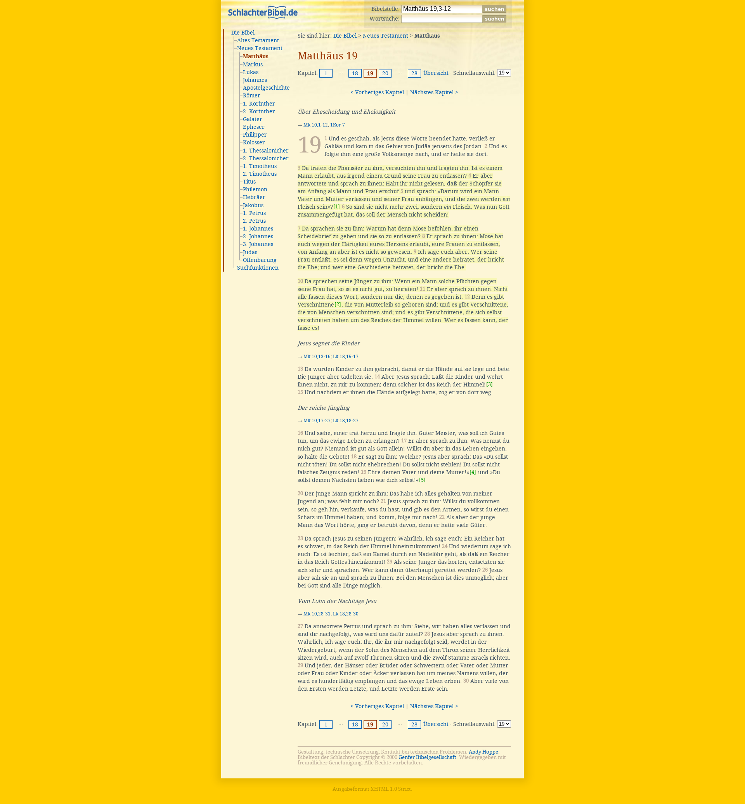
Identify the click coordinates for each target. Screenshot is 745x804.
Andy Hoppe (483, 752)
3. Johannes (258, 244)
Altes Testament (258, 40)
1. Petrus (254, 213)
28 (414, 73)
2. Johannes (258, 236)
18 (355, 73)
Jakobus (253, 205)
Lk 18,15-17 (346, 356)
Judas (250, 252)
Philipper (255, 135)
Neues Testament (259, 48)
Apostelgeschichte (266, 88)
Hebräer (254, 197)
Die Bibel (243, 32)
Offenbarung (260, 260)
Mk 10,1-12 (315, 125)
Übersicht (436, 73)
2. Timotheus (260, 174)
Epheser (254, 127)
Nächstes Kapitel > (434, 92)
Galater (252, 119)
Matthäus (256, 57)
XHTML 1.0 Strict (391, 789)
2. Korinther (259, 111)
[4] (473, 472)
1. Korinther (259, 103)
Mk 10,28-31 (317, 614)
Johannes (255, 80)
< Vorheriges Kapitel (377, 92)
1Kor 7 (337, 125)
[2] (337, 304)
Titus (249, 181)
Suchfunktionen (258, 268)
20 (385, 73)
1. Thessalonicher (266, 150)
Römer (251, 95)
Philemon (255, 189)
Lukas (250, 72)
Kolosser (254, 142)
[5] (422, 480)
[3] (489, 384)
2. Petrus (254, 221)
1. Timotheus (260, 166)
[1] (336, 207)
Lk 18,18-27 (346, 420)
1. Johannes (258, 228)
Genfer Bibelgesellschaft (427, 757)
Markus (253, 64)
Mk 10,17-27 (317, 420)
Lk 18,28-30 (346, 614)
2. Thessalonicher (266, 158)
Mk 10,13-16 (317, 356)
